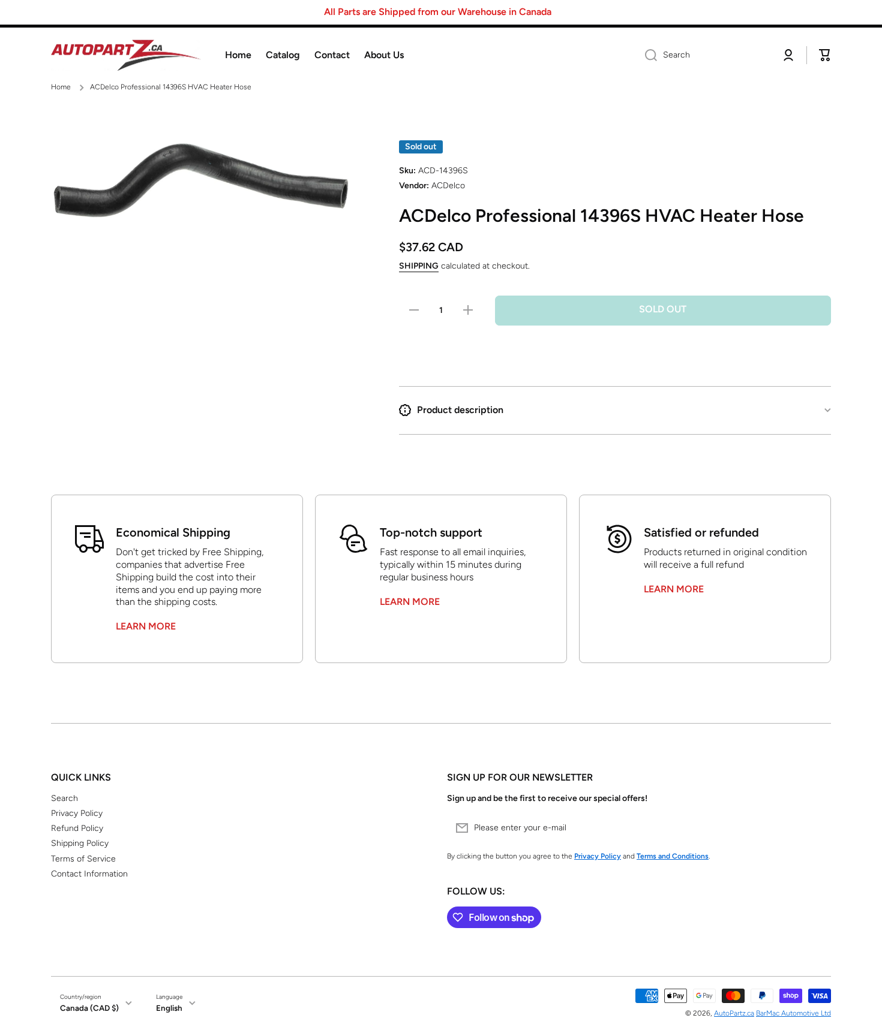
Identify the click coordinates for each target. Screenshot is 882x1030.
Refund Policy (77, 828)
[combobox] (703, 55)
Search (64, 798)
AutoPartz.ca (734, 1013)
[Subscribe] (816, 828)
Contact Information (89, 874)
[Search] (646, 55)
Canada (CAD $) (89, 1008)
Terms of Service (83, 859)
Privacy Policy (77, 813)
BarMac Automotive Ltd (793, 1013)
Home (61, 87)
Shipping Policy (80, 843)
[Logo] (126, 55)
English (169, 1008)
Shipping (419, 266)
